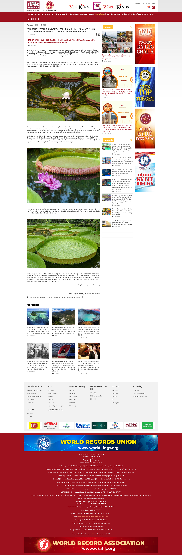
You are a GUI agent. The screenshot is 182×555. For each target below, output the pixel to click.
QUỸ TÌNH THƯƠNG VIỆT (56, 410)
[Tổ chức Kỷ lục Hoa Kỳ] (145, 171)
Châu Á (50, 399)
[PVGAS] (54, 425)
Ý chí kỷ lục (136, 390)
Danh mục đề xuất (139, 393)
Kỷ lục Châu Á (90, 14)
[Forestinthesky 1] (151, 425)
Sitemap (137, 3)
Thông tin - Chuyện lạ (77, 387)
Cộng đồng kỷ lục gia (139, 14)
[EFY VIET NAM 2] (102, 425)
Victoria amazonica (39, 297)
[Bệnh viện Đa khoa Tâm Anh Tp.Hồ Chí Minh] (70, 425)
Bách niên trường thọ (140, 396)
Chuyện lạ (72, 406)
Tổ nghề (93, 393)
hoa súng (69, 297)
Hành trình (30, 19)
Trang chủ (30, 14)
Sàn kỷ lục (120, 14)
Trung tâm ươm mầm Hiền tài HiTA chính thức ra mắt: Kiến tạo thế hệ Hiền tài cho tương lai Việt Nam (122, 211)
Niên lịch (93, 399)
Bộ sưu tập (72, 399)
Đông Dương (52, 393)
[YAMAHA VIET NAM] (37, 425)
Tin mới (71, 390)
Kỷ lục (37, 25)
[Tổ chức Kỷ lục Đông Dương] (145, 128)
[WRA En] (91, 443)
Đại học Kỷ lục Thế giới (55, 406)
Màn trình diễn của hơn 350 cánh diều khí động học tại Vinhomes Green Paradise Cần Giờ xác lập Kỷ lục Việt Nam (122, 160)
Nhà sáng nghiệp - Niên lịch (98, 388)
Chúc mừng (31, 399)
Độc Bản (106, 14)
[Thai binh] (118, 425)
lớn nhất (62, 297)
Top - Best (149, 14)
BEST (113, 399)
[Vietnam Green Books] (135, 425)
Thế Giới (44, 25)
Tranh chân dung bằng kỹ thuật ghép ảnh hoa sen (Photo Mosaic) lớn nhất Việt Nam (122, 222)
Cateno (94, 534)
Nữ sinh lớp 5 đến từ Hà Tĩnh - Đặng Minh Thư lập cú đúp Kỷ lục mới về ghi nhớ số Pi (122, 171)
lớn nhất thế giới (52, 297)
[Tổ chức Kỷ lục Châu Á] (145, 43)
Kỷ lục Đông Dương (72, 14)
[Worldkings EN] (91, 545)
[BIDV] (86, 425)
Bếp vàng (115, 390)
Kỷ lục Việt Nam (60, 14)
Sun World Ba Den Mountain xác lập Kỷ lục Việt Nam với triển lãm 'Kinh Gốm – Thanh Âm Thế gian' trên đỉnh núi (117, 57)
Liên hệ (37, 19)
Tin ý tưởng (73, 396)
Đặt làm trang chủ (148, 3)
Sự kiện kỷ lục (31, 393)
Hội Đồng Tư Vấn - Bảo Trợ (36, 390)
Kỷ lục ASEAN (82, 14)
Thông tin (113, 14)
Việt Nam (51, 390)
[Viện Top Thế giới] (145, 87)
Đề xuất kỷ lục (128, 14)
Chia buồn (30, 403)
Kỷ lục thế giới (99, 14)
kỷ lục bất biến (79, 297)
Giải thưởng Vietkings (34, 396)
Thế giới (29, 416)
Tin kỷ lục (72, 393)
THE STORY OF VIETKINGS (48, 14)
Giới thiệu (37, 14)
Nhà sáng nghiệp (96, 396)
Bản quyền (115, 403)
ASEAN (50, 396)
